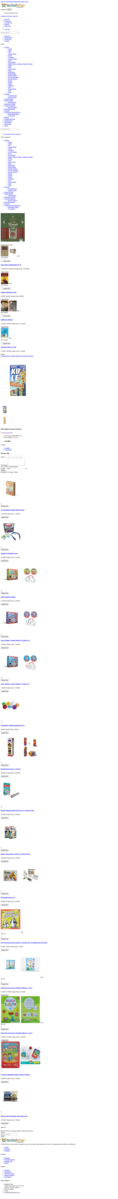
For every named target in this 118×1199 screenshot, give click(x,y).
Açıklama (7, 448)
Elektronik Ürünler (9, 104)
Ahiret (10, 49)
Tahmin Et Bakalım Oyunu (9, 553)
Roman (10, 82)
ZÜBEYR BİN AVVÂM (8, 347)
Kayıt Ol (6, 19)
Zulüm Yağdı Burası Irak (9, 292)
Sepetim (6, 24)
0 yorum (3, 432)
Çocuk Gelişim (12, 59)
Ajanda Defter (12, 54)
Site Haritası (8, 122)
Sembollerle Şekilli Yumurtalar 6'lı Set (12, 725)
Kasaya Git (7, 26)
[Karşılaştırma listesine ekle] (1, 261)
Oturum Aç (7, 21)
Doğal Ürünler (8, 100)
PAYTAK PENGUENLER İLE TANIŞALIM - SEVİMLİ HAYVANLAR (24, 942)
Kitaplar (6, 47)
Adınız (3, 457)
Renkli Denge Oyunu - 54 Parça (11, 769)
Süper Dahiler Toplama (8, 597)
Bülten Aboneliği (9, 1175)
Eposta (3, 1132)
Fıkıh (9, 67)
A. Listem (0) (8, 22)
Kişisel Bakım (12, 102)
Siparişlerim (7, 1172)
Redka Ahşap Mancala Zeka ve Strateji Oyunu (15, 854)
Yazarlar (6, 41)
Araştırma (11, 57)
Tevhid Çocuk (12, 97)
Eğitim (10, 65)
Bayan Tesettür (12, 107)
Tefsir (9, 92)
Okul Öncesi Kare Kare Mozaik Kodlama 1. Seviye (16, 1033)
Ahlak (10, 50)
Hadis (10, 70)
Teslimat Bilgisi (5, 356)
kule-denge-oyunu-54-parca (12, 134)
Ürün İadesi (7, 1177)
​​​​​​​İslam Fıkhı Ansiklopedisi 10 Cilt (11, 265)
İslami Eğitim (12, 74)
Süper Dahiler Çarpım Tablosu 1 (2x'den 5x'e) (15, 684)
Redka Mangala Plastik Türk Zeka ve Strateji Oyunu (17, 810)
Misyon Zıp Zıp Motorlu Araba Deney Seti (14, 1116)
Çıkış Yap (7, 29)
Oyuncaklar (11, 116)
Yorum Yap (9, 432)
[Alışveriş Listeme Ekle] (1, 287)
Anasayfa (7, 36)
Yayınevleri (7, 39)
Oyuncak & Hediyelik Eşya (12, 112)
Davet (10, 60)
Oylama (3, 468)
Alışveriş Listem (9, 1173)
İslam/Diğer (11, 72)
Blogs (6, 126)
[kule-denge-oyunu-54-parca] (18, 403)
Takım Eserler (12, 89)
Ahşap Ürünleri (8, 99)
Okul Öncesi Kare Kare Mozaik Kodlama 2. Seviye (16, 988)
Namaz (10, 80)
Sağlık (10, 84)
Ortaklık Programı (9, 119)
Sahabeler (11, 85)
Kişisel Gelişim (12, 75)
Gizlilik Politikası (15, 356)
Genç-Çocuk (12, 69)
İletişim (6, 117)
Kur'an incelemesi (13, 77)
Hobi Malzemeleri (9, 109)
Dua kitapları (12, 62)
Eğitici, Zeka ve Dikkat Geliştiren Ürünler (20, 64)
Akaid (10, 55)
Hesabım (7, 1170)
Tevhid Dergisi (12, 95)
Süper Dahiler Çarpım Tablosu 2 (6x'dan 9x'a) (15, 640)
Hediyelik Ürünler (13, 114)
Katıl (2, 1136)
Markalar (7, 1158)
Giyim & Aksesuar (9, 105)
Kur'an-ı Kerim (12, 79)
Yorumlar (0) (8, 449)
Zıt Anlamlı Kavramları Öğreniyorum (12, 510)
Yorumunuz (4, 465)
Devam (3, 470)
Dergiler (6, 94)
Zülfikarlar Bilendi (7, 320)
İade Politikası (25, 356)
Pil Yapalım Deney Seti (8, 897)
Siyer (9, 87)
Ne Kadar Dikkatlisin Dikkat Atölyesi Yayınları (15, 1074)
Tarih (9, 90)
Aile (9, 52)
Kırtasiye (7, 111)
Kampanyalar (8, 37)
